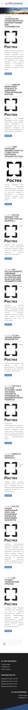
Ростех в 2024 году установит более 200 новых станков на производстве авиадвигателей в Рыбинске (14, 393)
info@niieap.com (5, 666)
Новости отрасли (18, 28)
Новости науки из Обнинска (13, 456)
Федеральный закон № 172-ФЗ (9, 681)
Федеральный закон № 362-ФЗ (9, 678)
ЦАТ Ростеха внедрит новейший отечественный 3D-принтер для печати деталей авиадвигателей (13, 275)
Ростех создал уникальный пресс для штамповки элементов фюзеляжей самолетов (12, 513)
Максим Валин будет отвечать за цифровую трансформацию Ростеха (13, 89)
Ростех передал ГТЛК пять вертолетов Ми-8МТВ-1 (13, 218)
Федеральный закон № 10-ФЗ (9, 683)
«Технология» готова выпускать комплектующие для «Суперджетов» (14, 23)
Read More (8, 73)
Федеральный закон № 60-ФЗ (9, 686)
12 (8, 644)
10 (20, 641)
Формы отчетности (6, 669)
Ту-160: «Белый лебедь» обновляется (13, 337)
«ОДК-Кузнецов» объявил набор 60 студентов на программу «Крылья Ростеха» (14, 152)
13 (12, 644)
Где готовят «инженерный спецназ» (12, 581)
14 (16, 644)
